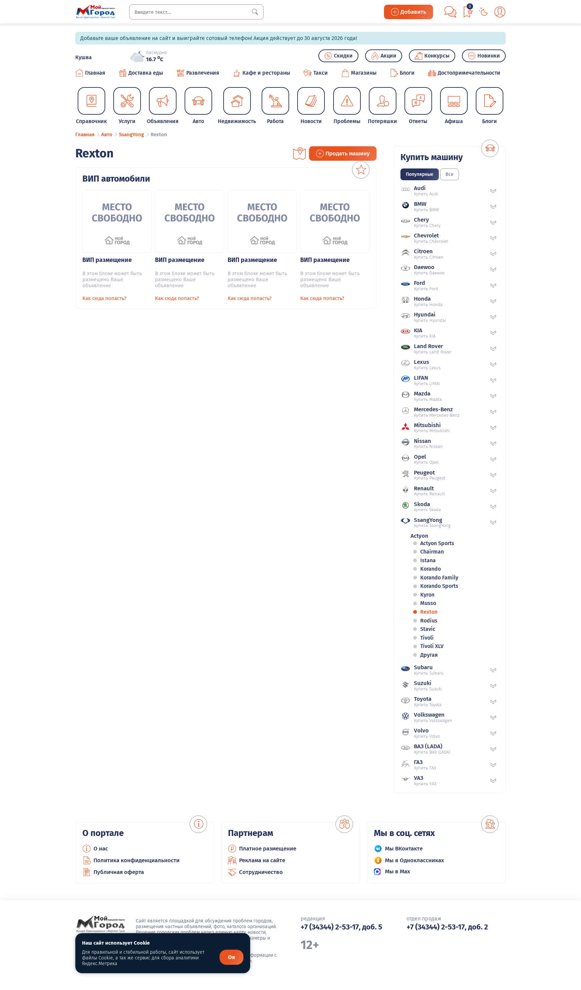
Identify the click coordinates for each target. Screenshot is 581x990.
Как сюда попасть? (104, 298)
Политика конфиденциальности (136, 860)
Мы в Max (397, 871)
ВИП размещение (107, 260)
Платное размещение (267, 848)
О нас (100, 848)
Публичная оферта (118, 872)
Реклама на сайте (262, 860)
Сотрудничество (261, 872)
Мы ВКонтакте (404, 848)
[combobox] (196, 12)
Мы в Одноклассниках (414, 860)
